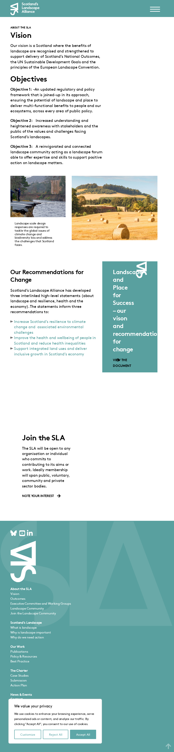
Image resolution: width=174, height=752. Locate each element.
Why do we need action (27, 637)
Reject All (55, 734)
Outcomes (17, 598)
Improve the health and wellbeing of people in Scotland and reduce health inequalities (55, 340)
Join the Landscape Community (33, 613)
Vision (14, 593)
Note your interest (38, 495)
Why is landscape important (30, 632)
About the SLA (20, 27)
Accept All (83, 734)
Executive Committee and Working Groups (40, 603)
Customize (27, 734)
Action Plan (18, 685)
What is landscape (23, 627)
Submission (18, 680)
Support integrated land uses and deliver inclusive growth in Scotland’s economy (50, 351)
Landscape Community (27, 608)
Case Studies (19, 675)
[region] (55, 721)
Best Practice (19, 661)
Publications (19, 651)
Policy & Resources (23, 656)
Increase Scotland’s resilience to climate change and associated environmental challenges (50, 327)
